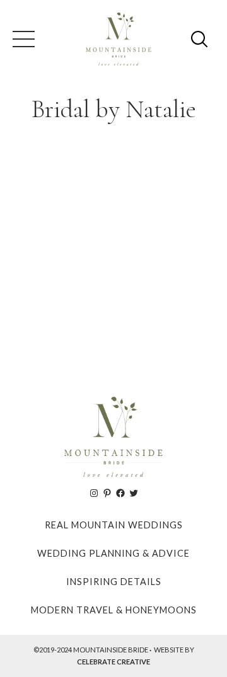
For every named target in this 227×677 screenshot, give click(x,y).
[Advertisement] (113, 254)
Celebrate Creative (113, 661)
